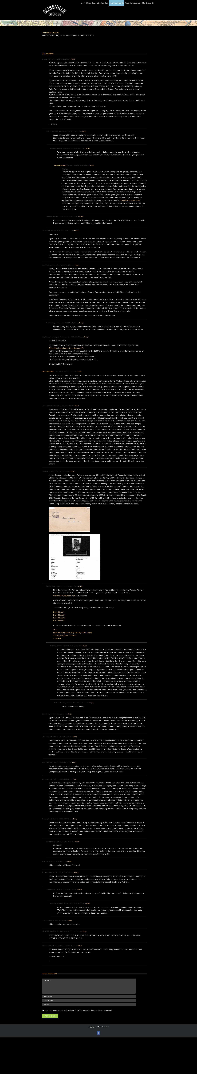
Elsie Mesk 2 (58, 615)
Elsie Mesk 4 (58, 621)
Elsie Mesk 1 (58, 612)
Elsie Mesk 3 (58, 618)
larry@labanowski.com (130, 200)
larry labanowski (60, 165)
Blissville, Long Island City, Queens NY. (66, 348)
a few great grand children (64, 635)
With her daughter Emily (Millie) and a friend (72, 633)
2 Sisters (57, 638)
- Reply (72, 59)
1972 (55, 630)
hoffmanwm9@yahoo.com (64, 596)
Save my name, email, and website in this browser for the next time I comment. (78, 1010)
